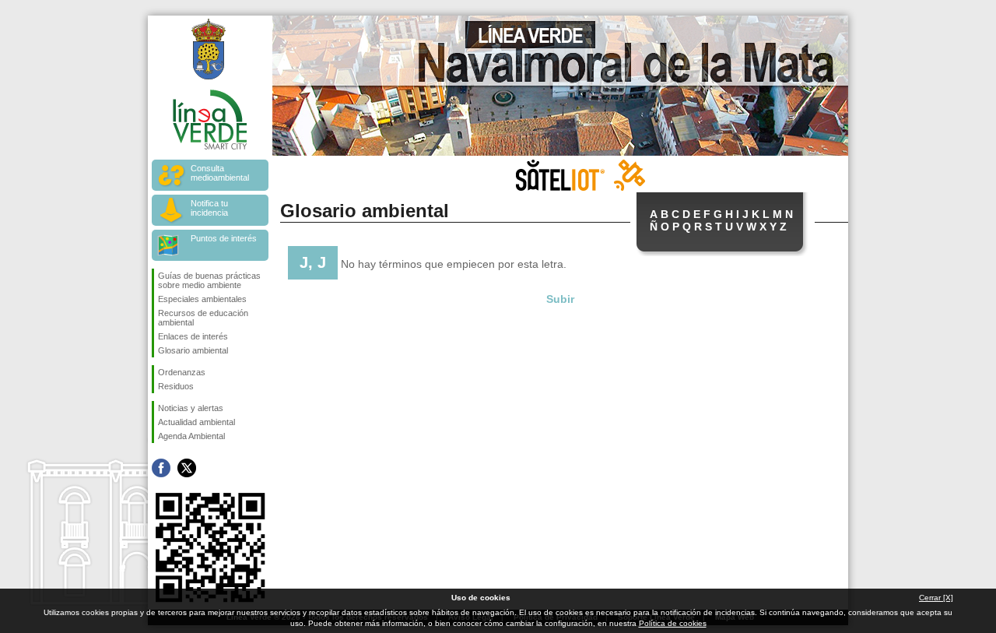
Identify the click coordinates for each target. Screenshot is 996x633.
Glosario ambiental (193, 350)
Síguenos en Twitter (186, 468)
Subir (560, 299)
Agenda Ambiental (191, 436)
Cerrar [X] (936, 597)
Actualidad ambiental (196, 422)
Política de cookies (673, 623)
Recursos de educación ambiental (203, 317)
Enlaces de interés (193, 336)
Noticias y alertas (190, 408)
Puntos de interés (224, 238)
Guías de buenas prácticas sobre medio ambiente (209, 280)
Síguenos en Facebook (161, 468)
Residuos (176, 386)
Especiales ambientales (202, 299)
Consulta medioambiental (220, 173)
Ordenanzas (181, 372)
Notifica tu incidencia (209, 208)
